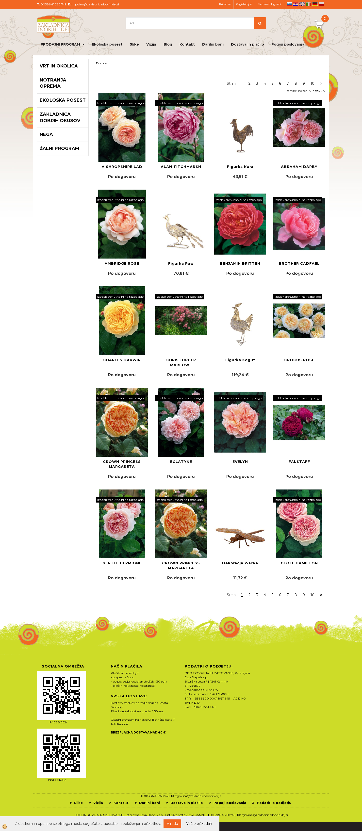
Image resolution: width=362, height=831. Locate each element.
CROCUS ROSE (299, 360)
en (302, 4)
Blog (168, 44)
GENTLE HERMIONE (122, 563)
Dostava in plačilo (247, 44)
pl (321, 4)
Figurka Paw (181, 263)
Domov (101, 63)
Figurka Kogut (240, 360)
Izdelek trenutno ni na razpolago (120, 103)
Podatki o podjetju (274, 803)
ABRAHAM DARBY (299, 166)
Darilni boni (213, 44)
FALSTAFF (299, 461)
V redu (172, 823)
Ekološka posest (107, 44)
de (315, 4)
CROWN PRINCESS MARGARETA (122, 464)
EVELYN (240, 461)
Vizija (151, 44)
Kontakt (187, 44)
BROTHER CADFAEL (299, 263)
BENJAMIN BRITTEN (240, 263)
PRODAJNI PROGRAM (60, 44)
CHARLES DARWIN (122, 360)
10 (312, 83)
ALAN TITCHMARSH (181, 166)
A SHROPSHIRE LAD (122, 166)
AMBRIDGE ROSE (122, 263)
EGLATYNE (181, 461)
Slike (134, 44)
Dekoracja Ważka (240, 563)
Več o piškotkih (199, 823)
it (308, 4)
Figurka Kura (240, 166)
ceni (305, 91)
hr (295, 4)
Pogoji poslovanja (287, 44)
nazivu (317, 91)
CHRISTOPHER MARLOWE (181, 362)
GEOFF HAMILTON (299, 563)
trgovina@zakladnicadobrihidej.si (95, 4)
